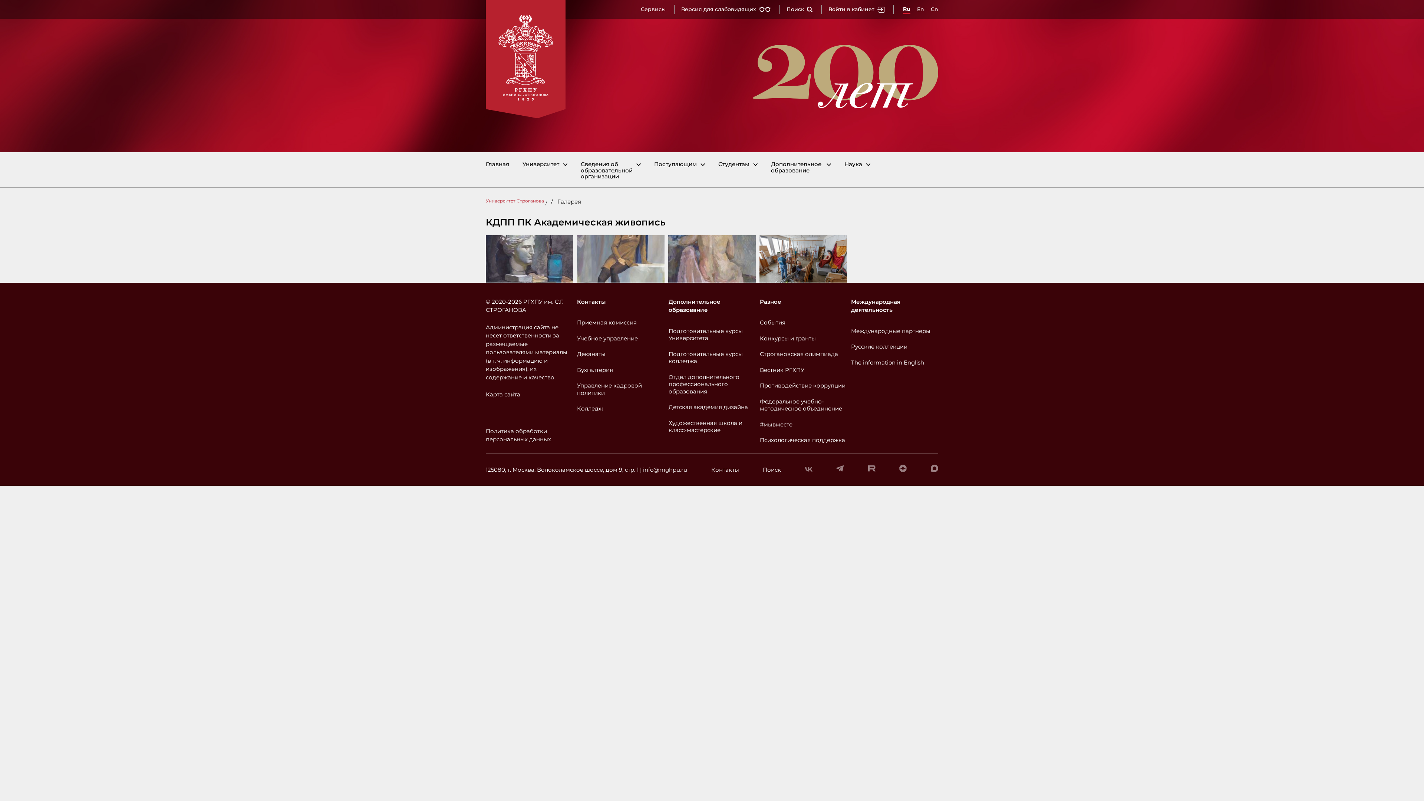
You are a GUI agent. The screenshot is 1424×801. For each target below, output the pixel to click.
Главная (497, 164)
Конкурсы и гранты (788, 338)
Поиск (795, 9)
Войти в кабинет (851, 9)
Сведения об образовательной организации (607, 170)
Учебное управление (607, 338)
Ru (906, 9)
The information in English (887, 362)
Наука (853, 164)
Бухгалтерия (595, 369)
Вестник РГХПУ (782, 369)
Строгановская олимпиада (799, 353)
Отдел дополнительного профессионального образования (704, 384)
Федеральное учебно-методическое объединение (801, 405)
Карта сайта (503, 394)
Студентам (733, 164)
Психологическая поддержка (802, 440)
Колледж (590, 408)
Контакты (591, 301)
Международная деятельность (875, 306)
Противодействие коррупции (803, 385)
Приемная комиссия (607, 322)
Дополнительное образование (796, 167)
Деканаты (591, 353)
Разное (770, 301)
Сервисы (653, 9)
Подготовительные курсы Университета (706, 334)
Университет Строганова (515, 201)
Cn (934, 9)
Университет (541, 164)
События (772, 322)
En (920, 9)
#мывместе (776, 424)
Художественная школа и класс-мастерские (705, 426)
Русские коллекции (879, 346)
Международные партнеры (890, 330)
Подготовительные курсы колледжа (706, 357)
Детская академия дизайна (708, 407)
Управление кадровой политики (609, 389)
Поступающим (675, 164)
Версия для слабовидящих (718, 9)
